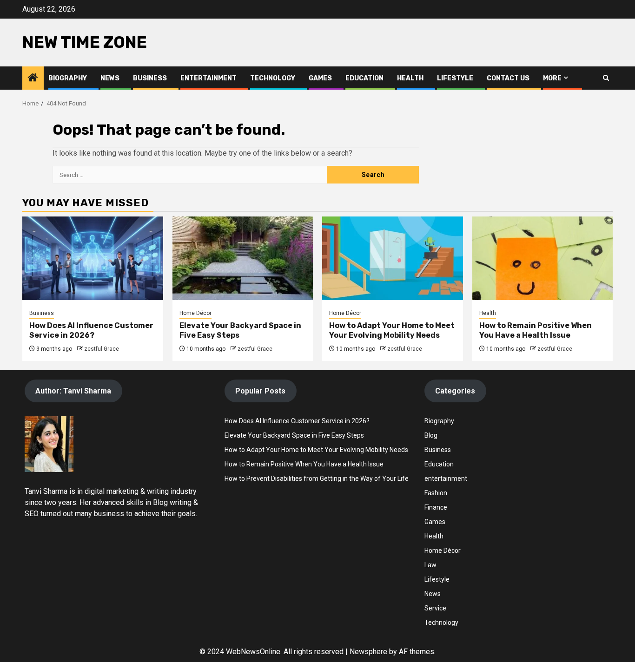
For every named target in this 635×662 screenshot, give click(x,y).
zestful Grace (101, 349)
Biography (67, 78)
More (552, 78)
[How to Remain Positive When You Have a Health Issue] (542, 258)
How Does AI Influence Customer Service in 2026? (91, 330)
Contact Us (508, 78)
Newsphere (368, 651)
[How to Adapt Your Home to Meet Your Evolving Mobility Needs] (392, 258)
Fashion (435, 493)
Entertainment (208, 78)
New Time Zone (84, 42)
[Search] (606, 78)
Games (320, 78)
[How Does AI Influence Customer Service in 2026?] (92, 258)
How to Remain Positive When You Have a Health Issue (535, 330)
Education (364, 78)
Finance (435, 507)
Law (430, 565)
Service (435, 608)
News (109, 78)
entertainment (445, 478)
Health (410, 78)
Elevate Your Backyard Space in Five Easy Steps (294, 435)
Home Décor (195, 313)
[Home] (33, 78)
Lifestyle (455, 78)
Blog (430, 435)
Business (150, 78)
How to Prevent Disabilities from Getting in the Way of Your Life (317, 478)
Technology (272, 78)
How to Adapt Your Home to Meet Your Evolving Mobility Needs (392, 330)
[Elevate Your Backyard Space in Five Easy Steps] (242, 258)
